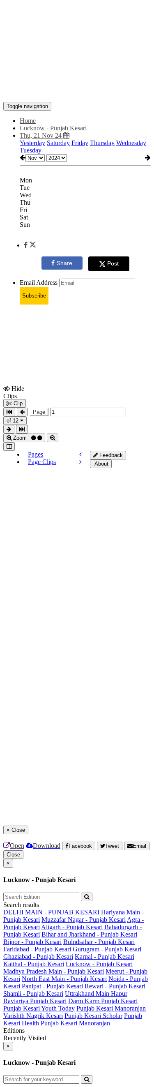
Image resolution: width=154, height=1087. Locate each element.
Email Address (38, 282)
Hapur (119, 993)
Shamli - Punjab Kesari (33, 993)
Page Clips (42, 461)
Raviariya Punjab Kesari (35, 1000)
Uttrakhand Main (88, 993)
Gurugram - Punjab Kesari (107, 949)
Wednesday (131, 142)
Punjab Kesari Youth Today (39, 1008)
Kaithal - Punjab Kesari (33, 963)
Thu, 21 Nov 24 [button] (41, 135)
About (100, 464)
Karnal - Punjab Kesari (104, 956)
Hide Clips (13, 392)
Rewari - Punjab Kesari (115, 986)
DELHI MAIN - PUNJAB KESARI (51, 912)
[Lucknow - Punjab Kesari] (77, 89)
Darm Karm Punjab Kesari (103, 1000)
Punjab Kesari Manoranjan (111, 1008)
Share (64, 263)
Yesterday (32, 142)
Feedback (110, 455)
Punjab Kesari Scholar (93, 1015)
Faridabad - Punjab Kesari (37, 949)
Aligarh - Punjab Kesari (72, 926)
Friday (79, 142)
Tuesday (30, 150)
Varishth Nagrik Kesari (33, 1015)
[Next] (80, 461)
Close (13, 855)
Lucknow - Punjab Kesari (99, 963)
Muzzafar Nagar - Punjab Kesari (83, 919)
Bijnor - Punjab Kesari (32, 941)
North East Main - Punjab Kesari (64, 978)
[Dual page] (9, 446)
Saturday (58, 142)
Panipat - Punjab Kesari (52, 986)
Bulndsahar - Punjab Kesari (99, 941)
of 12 (13, 421)
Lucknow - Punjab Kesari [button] (53, 128)
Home (28, 120)
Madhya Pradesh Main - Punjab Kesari (53, 971)
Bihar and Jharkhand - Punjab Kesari (89, 934)
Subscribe (34, 296)
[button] (30, 245)
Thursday (102, 142)
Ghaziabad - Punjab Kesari (38, 956)
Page (39, 412)
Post (113, 263)
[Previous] (80, 454)
